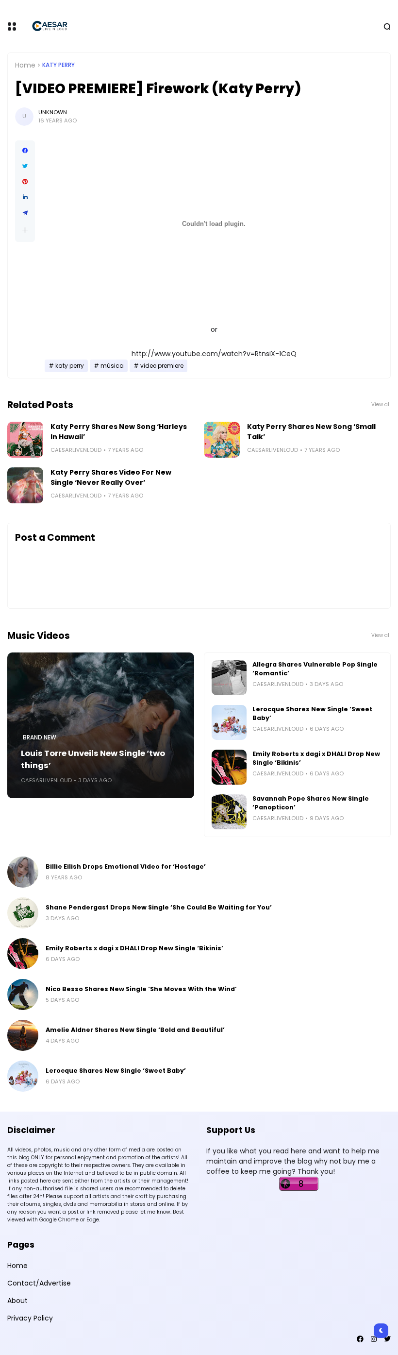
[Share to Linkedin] (25, 197)
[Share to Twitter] (25, 166)
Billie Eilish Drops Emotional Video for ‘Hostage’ (126, 866)
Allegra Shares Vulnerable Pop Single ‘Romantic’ (315, 668)
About (17, 1300)
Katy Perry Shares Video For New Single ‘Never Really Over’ (110, 477)
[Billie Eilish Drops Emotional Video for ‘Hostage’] (22, 872)
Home (25, 65)
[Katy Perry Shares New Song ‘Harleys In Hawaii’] (25, 440)
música (112, 366)
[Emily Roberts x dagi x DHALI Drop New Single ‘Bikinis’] (229, 767)
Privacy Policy (30, 1318)
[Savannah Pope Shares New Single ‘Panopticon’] (229, 811)
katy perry (58, 65)
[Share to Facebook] (25, 151)
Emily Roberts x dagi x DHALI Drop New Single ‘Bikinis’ (316, 758)
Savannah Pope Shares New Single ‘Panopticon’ (310, 802)
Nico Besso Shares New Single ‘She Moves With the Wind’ (141, 989)
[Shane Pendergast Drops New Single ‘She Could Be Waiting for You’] (22, 912)
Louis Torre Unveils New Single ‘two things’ (93, 759)
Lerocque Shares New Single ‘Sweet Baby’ (312, 713)
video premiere (161, 366)
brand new (39, 737)
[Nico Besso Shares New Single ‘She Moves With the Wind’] (22, 994)
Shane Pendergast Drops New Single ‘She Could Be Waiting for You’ (159, 907)
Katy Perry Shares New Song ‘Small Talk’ (311, 432)
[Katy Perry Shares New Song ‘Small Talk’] (222, 440)
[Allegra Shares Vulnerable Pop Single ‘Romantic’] (229, 677)
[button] (25, 230)
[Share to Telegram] (25, 213)
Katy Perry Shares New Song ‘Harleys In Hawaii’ (118, 432)
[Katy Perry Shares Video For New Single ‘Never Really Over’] (25, 485)
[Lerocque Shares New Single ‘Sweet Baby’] (229, 722)
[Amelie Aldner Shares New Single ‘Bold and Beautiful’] (22, 1035)
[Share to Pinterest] (25, 182)
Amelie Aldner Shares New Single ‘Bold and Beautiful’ (135, 1030)
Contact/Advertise (39, 1283)
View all (381, 404)
